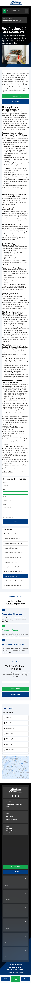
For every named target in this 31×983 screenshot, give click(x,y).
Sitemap (21, 972)
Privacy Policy (10, 969)
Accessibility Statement (13, 972)
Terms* (11, 517)
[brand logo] (15, 3)
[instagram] (15, 796)
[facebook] (18, 796)
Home (3, 18)
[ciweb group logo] (15, 967)
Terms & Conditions (19, 969)
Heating (10, 18)
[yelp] (13, 796)
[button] (25, 979)
